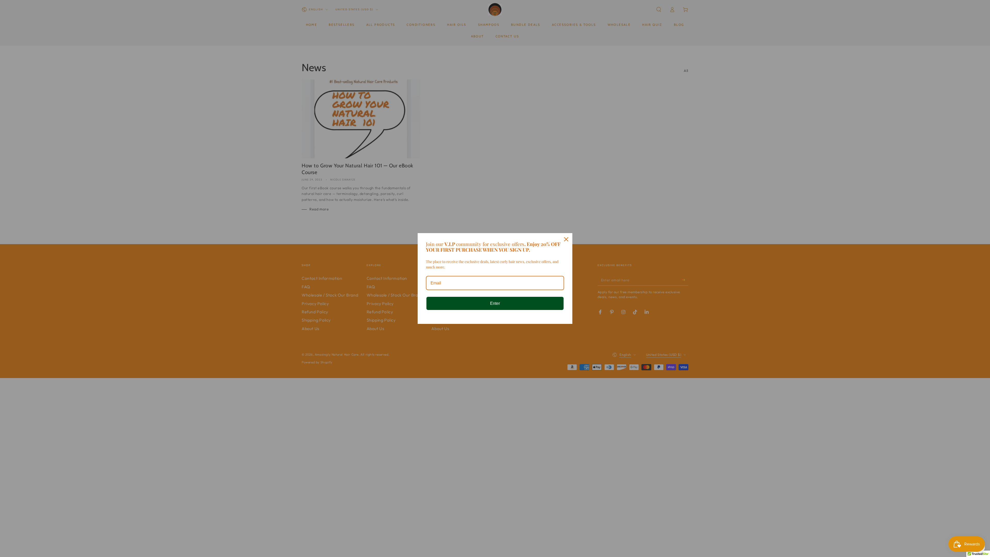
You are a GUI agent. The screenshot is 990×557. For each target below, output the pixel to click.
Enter (495, 303)
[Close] (566, 239)
